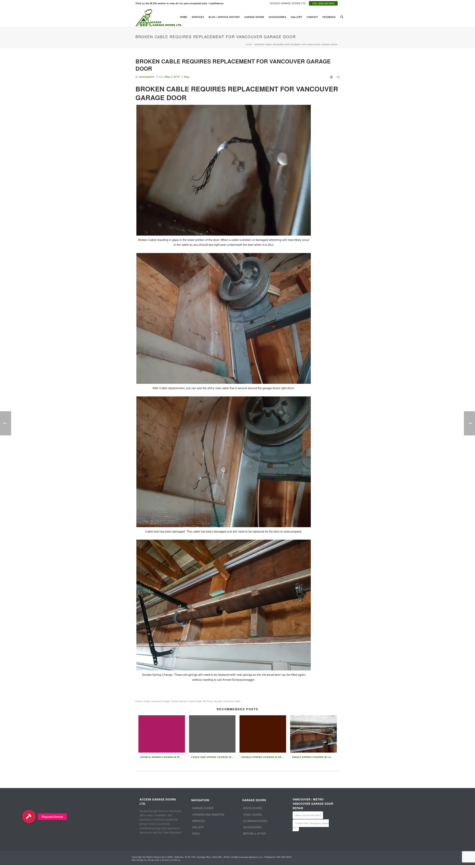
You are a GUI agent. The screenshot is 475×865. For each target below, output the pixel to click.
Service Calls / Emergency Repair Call (311, 825)
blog (186, 76)
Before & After (254, 833)
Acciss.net (153, 859)
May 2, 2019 (172, 76)
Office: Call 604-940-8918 (308, 815)
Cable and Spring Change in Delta (213, 757)
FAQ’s (196, 833)
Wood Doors (252, 808)
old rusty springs (212, 701)
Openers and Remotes (208, 814)
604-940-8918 (284, 856)
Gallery (296, 17)
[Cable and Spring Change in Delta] (212, 734)
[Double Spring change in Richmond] (161, 734)
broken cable (142, 701)
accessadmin (147, 76)
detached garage (160, 701)
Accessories (277, 17)
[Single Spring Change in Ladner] (313, 734)
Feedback (329, 17)
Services (198, 17)
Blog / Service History (224, 17)
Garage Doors (254, 17)
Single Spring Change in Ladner (314, 757)
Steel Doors (252, 814)
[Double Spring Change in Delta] (263, 734)
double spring (178, 701)
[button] (29, 816)
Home (183, 17)
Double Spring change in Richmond (162, 757)
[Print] (331, 77)
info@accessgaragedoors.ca (246, 856)
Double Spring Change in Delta (263, 757)
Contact (312, 17)
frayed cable (194, 701)
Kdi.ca (176, 859)
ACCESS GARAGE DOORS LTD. (288, 3)
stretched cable (231, 701)
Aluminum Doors (255, 821)
